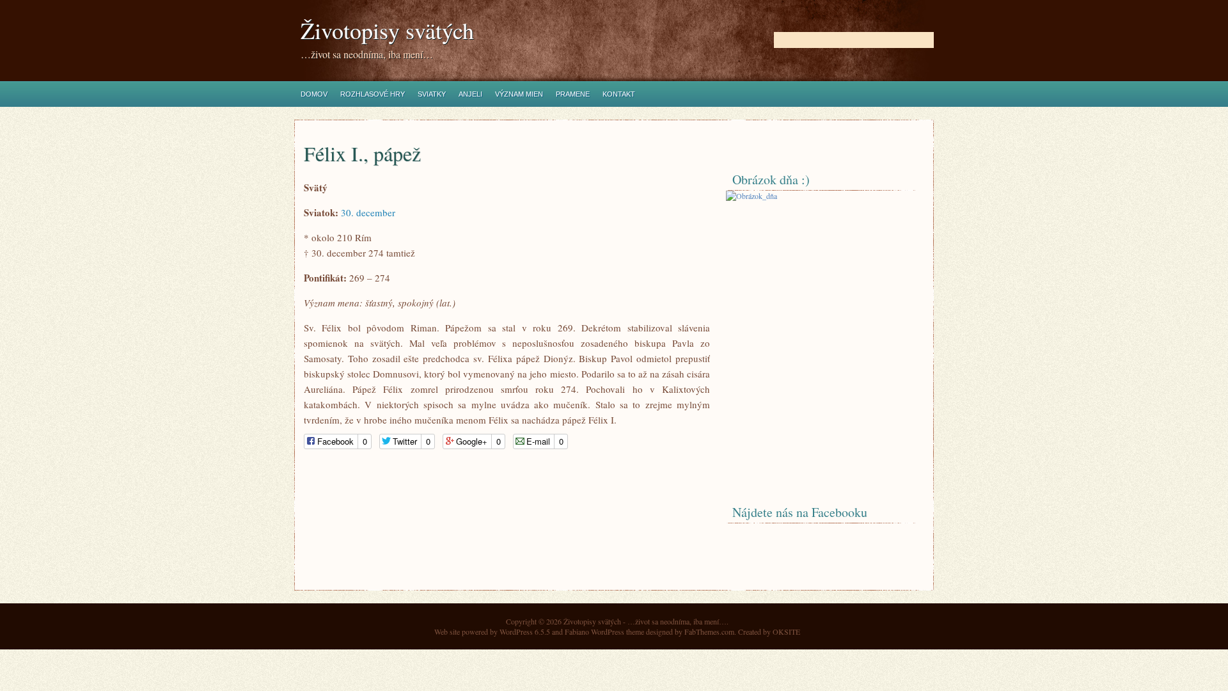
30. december (368, 212)
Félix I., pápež (362, 153)
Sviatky (432, 94)
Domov (314, 94)
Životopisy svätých (387, 30)
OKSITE (786, 631)
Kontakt (618, 94)
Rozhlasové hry (372, 94)
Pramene (573, 94)
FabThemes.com (709, 631)
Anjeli (470, 94)
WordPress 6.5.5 (525, 631)
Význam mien (519, 94)
